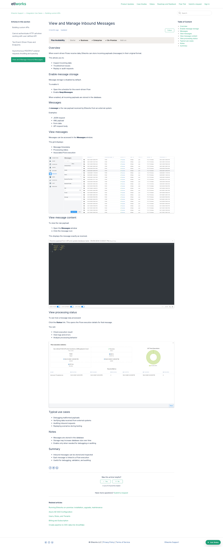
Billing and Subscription (58, 520)
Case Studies (142, 4)
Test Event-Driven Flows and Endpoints (24, 43)
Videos (152, 4)
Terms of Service (123, 542)
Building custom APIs (52, 13)
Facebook (50, 467)
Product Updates (127, 4)
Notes (182, 43)
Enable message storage (189, 29)
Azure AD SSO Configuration (60, 512)
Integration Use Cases (34, 13)
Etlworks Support (17, 13)
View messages (186, 34)
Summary (183, 46)
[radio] (105, 481)
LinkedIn (57, 467)
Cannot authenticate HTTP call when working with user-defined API (27, 34)
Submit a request (195, 4)
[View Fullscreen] (111, 212)
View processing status (189, 38)
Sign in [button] (207, 4)
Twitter (53, 467)
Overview (183, 26)
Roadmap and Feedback (166, 4)
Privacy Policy (108, 542)
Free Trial (182, 4)
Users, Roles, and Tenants (59, 516)
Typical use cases (186, 41)
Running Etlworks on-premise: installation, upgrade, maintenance (75, 507)
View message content (188, 36)
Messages (184, 31)
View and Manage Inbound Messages (27, 59)
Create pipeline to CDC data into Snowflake (66, 525)
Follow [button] (169, 30)
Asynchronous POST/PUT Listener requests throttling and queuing (26, 52)
